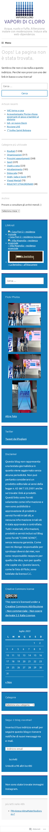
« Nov (8, 682)
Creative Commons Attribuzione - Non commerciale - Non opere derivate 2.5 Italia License (24, 611)
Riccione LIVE (13, 126)
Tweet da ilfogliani (16, 438)
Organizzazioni (14, 155)
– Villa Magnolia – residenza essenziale (22, 246)
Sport (9, 162)
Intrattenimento (14, 169)
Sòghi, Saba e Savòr (16, 177)
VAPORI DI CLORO (24, 22)
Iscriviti (13, 759)
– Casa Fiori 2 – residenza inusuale (25, 237)
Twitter (9, 431)
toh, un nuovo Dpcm (17, 123)
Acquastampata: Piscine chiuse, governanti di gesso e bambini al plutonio (23, 116)
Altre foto (11, 416)
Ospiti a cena (13, 166)
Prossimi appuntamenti (18, 158)
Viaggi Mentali (14, 180)
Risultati (11, 151)
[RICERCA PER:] (24, 86)
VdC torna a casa (15, 110)
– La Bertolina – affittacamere (22, 264)
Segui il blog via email (18, 720)
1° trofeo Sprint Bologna (19, 130)
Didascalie (12, 173)
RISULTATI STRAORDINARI (20, 184)
